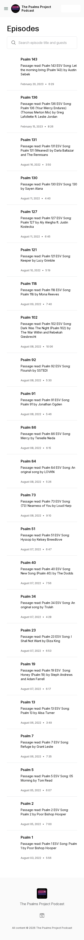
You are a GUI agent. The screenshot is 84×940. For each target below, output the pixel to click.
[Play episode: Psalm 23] (12, 633)
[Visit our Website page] (42, 915)
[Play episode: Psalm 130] (12, 180)
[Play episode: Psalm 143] (12, 62)
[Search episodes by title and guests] (13, 42)
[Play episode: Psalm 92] (12, 362)
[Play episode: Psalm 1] (12, 840)
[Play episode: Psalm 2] (12, 806)
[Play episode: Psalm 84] (12, 464)
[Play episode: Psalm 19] (12, 666)
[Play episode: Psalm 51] (12, 531)
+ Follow (70, 8)
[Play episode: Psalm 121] (12, 252)
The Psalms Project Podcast (36, 8)
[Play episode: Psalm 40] (12, 565)
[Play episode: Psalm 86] (12, 430)
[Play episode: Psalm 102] (12, 320)
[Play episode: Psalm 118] (12, 286)
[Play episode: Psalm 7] (12, 738)
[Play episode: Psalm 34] (12, 599)
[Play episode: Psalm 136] (12, 100)
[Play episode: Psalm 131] (12, 142)
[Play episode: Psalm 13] (12, 705)
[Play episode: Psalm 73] (12, 497)
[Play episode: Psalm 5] (12, 772)
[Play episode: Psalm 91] (12, 396)
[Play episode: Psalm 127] (12, 214)
